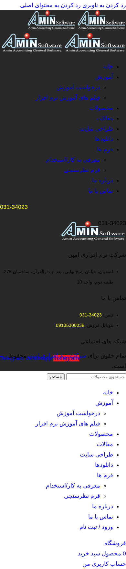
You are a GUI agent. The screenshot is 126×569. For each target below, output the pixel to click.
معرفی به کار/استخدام (73, 159)
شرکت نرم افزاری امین (57, 355)
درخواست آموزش (78, 87)
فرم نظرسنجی (82, 170)
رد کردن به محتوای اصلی (50, 5)
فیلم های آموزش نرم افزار (68, 97)
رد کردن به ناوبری (103, 5)
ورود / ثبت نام (96, 527)
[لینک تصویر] (93, 238)
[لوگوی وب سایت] (101, 28)
